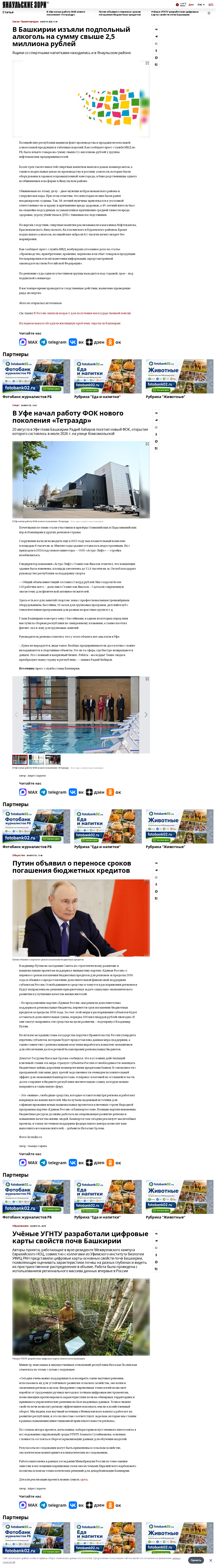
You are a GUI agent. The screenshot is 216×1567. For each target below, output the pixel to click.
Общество (18, 855)
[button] (146, 714)
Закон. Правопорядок (25, 21)
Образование (20, 1226)
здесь (84, 1479)
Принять (196, 1560)
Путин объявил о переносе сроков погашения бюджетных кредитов (120, 13)
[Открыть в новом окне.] (28, 342)
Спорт (16, 405)
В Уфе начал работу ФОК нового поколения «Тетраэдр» (66, 13)
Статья (8, 12)
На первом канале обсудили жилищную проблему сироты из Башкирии (69, 323)
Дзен (191, 5)
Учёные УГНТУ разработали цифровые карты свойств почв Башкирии (174, 13)
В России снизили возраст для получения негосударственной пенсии (82, 313)
